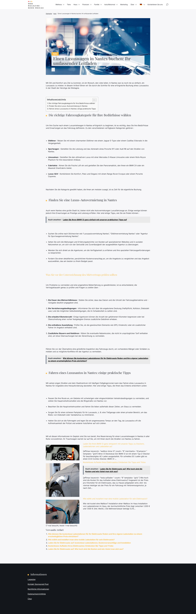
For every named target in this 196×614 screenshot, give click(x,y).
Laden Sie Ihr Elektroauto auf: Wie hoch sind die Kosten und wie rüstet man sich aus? (86, 549)
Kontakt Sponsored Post (38, 584)
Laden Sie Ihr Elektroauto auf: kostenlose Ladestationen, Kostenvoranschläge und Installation (89, 543)
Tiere (69, 4)
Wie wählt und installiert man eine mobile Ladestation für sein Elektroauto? (115, 499)
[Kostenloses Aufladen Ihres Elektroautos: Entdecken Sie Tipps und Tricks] (62, 480)
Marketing (124, 4)
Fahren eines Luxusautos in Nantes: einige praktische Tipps (72, 109)
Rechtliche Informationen (38, 589)
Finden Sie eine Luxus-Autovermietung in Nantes (68, 106)
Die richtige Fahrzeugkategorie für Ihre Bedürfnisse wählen (72, 103)
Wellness (58, 4)
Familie (96, 4)
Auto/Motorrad (109, 4)
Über (132, 4)
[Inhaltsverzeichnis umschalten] (93, 100)
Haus (75, 4)
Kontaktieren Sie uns (155, 4)
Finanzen (85, 4)
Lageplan (32, 579)
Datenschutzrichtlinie (37, 594)
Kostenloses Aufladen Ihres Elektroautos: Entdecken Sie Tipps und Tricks (114, 462)
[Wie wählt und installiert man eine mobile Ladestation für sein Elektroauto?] (62, 512)
